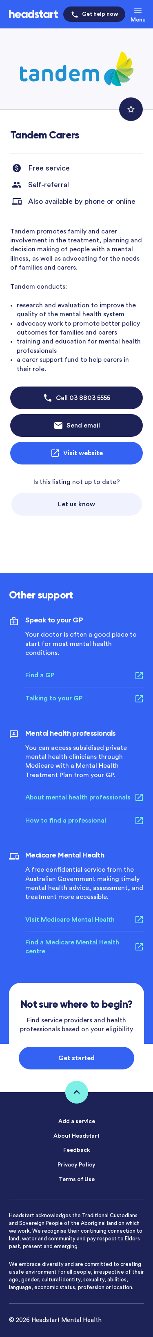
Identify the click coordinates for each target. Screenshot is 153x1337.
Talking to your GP (53, 698)
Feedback (76, 1150)
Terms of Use (77, 1179)
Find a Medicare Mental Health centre (72, 947)
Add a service (76, 1121)
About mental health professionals (78, 797)
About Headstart (76, 1136)
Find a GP (39, 675)
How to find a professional (65, 820)
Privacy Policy (76, 1165)
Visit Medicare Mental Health (70, 919)
